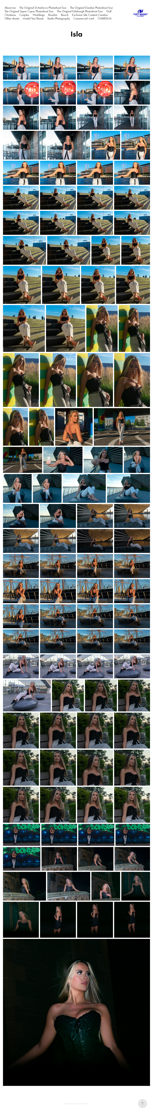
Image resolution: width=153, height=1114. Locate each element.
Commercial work (84, 18)
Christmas (10, 15)
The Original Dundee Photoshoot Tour (91, 7)
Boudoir (52, 15)
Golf (108, 11)
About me (10, 7)
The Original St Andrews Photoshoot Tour (42, 7)
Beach (64, 15)
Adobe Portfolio (82, 1103)
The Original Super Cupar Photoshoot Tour (29, 11)
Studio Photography (58, 18)
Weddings (39, 15)
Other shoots (12, 18)
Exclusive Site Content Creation (90, 15)
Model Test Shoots (33, 18)
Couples (24, 15)
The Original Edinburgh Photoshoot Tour (80, 11)
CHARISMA (104, 18)
